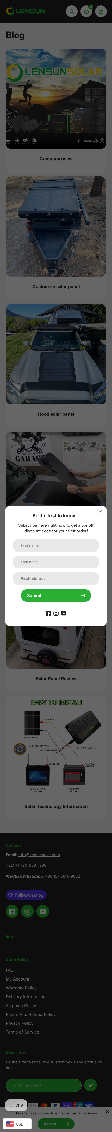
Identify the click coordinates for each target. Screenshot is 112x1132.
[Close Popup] (100, 511)
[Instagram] (56, 612)
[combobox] (17, 1123)
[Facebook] (48, 612)
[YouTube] (63, 612)
